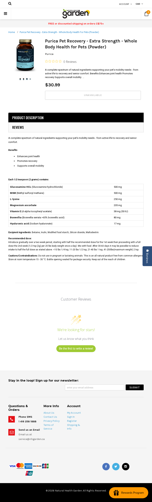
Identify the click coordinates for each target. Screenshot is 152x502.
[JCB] (45, 465)
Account (124, 4)
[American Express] (28, 465)
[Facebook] (106, 466)
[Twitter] (116, 466)
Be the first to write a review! (76, 348)
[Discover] (37, 465)
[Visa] (12, 465)
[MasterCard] (20, 465)
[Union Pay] (29, 473)
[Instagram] (125, 466)
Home (11, 32)
